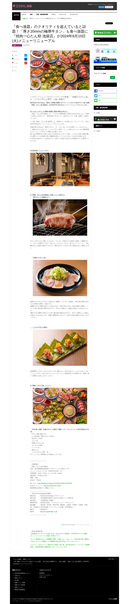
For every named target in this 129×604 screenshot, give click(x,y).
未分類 (17, 580)
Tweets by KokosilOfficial (101, 44)
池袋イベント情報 (20, 582)
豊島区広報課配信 (20, 589)
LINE (99, 100)
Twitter (16, 55)
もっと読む (97, 113)
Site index (111, 559)
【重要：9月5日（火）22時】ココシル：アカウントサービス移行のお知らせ (50, 18)
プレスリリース (81, 525)
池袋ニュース (17, 45)
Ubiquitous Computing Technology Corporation (31, 598)
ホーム (24, 14)
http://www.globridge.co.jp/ (48, 511)
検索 (31, 14)
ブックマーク (74, 14)
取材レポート (18, 578)
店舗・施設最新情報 (42, 14)
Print (15, 70)
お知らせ (17, 575)
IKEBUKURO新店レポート (22, 573)
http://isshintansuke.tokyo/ (52, 485)
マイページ (62, 14)
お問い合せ (42, 577)
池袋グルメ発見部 (20, 585)
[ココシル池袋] (41, 6)
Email (15, 66)
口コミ (54, 14)
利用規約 (42, 573)
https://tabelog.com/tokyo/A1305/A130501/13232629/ (54, 483)
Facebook (17, 59)
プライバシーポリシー (46, 575)
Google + (17, 63)
